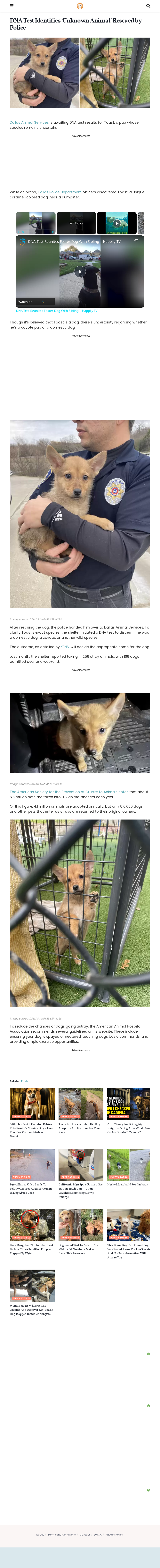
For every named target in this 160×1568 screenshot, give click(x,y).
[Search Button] (148, 6)
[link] (22, 242)
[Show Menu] (11, 6)
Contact (85, 1534)
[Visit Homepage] (80, 6)
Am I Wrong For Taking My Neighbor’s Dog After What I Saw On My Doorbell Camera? (128, 1128)
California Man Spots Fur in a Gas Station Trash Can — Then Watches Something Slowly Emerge (81, 1191)
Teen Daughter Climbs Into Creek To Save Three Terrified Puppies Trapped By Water (32, 1249)
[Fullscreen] (53, 232)
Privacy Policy (114, 1534)
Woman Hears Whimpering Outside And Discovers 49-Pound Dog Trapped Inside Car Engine (31, 1310)
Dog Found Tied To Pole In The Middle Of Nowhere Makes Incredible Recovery (78, 1249)
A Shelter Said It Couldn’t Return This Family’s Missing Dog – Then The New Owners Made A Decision (31, 1130)
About (40, 1534)
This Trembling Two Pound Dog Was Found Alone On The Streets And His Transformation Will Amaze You (128, 1251)
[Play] (18, 232)
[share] (136, 239)
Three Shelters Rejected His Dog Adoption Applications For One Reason (79, 1128)
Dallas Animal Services (29, 122)
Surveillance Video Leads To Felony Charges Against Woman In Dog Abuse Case (31, 1189)
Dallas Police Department (60, 192)
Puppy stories (21, 1116)
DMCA (98, 1534)
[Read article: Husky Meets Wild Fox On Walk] (129, 1165)
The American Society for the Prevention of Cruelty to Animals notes (69, 791)
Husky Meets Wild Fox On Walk (127, 1185)
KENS (65, 646)
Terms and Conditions (62, 1534)
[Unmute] (23, 232)
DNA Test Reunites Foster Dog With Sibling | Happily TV (74, 241)
